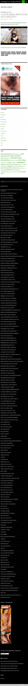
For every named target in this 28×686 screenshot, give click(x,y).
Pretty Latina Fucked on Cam (6, 335)
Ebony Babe (3, 124)
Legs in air (3, 548)
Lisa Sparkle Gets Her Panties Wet (8, 352)
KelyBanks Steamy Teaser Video (7, 370)
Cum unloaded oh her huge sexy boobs (8, 520)
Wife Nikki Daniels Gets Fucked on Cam (9, 342)
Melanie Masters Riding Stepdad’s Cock (9, 267)
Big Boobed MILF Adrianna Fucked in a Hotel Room (11, 359)
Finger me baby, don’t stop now (7, 468)
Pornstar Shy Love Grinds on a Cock (8, 410)
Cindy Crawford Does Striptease (7, 552)
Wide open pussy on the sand (7, 489)
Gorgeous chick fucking (5, 583)
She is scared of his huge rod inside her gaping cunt (11, 440)
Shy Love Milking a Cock (5, 422)
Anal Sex (2, 112)
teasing (18, 171)
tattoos (15, 171)
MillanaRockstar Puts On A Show (7, 295)
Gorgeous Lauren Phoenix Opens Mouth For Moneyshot (12, 663)
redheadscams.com (21, 168)
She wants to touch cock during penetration (10, 588)
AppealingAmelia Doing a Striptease (8, 377)
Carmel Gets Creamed (5, 529)
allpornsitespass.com (7, 154)
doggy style (11, 162)
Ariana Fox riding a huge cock (6, 225)
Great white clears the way (6, 501)
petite (18, 53)
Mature (2, 135)
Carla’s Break (3, 531)
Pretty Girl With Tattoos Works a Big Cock (9, 398)
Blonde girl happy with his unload (7, 473)
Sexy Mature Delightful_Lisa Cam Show (8, 391)
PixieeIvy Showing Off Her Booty (7, 272)
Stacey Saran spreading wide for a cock (8, 193)
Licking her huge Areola (5, 597)
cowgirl (2, 162)
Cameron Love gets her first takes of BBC (9, 230)
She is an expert (4, 506)
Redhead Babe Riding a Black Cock (8, 345)
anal (20, 154)
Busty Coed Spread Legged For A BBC (8, 324)
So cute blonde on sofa (5, 424)
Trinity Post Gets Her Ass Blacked (8, 284)
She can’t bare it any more (6, 447)
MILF (13, 166)
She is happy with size (5, 555)
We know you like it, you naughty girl (8, 503)
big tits (19, 156)
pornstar (3, 168)
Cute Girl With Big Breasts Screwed (8, 401)
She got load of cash (5, 508)
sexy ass (3, 170)
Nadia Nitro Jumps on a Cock (6, 356)
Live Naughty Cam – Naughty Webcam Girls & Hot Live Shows (11, 1)
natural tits (16, 166)
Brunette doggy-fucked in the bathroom (9, 253)
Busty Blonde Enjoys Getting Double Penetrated (11, 415)
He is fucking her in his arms (6, 522)
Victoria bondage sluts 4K (6, 251)
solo (3, 55)
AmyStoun (4, 52)
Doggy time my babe (5, 454)
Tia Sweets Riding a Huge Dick (7, 492)
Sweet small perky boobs (6, 545)
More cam (3, 678)
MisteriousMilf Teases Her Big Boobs (8, 382)
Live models (5, 658)
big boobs (8, 156)
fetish (3, 53)
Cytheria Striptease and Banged (7, 581)
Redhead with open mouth (6, 464)
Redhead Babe (4, 140)
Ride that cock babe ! (5, 433)
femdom (24, 52)
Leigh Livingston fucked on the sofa (8, 232)
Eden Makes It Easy (5, 543)
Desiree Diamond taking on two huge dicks (9, 242)
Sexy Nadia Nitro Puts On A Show (7, 328)
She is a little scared (5, 515)
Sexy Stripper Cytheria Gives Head (8, 576)
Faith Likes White (4, 450)
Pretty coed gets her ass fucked (7, 216)
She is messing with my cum (6, 487)
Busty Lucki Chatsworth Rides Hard (8, 536)
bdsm (9, 52)
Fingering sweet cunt (5, 562)
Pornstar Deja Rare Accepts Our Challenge (9, 499)
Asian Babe (3, 114)
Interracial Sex (4, 131)
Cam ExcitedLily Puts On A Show (7, 277)
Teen (10, 12)
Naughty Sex (3, 138)
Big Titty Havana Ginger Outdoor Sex (8, 314)
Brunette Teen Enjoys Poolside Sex (8, 260)
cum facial (6, 162)
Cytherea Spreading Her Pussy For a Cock (9, 316)
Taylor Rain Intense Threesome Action (8, 394)
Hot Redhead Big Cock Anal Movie (8, 513)
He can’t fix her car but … (6, 541)
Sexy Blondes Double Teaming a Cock (8, 349)
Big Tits (2, 117)
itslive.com (8, 53)
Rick (11, 19)
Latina (6, 166)
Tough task (3, 538)
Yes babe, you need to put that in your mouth (10, 478)
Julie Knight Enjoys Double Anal (7, 550)
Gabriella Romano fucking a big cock (8, 239)
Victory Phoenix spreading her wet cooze (9, 228)
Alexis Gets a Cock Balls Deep (7, 571)
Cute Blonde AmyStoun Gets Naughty (14, 15)
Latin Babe (3, 133)
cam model (16, 160)
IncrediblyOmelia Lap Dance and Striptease (9, 368)
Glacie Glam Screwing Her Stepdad (8, 373)
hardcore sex (5, 164)
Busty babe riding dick (5, 429)
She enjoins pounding (5, 510)
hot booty (11, 164)
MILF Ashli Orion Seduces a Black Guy (8, 347)
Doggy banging (4, 436)
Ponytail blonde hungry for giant (7, 566)
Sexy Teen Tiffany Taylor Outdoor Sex (8, 300)
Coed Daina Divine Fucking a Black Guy (8, 340)
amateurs (17, 154)
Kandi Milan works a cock (6, 246)
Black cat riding (4, 471)
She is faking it (4, 569)
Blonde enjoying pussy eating (7, 585)
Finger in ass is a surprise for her (7, 466)
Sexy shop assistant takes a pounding (8, 211)
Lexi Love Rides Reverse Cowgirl (7, 445)
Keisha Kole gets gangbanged (7, 195)
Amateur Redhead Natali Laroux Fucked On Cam (10, 309)
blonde (13, 52)
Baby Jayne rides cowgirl (6, 237)
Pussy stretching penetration (7, 485)
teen (6, 55)
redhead (15, 168)
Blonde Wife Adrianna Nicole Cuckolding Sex (10, 333)
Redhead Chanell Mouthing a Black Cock (9, 312)
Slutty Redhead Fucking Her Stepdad (8, 321)
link (27, 666)
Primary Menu (26, 1)
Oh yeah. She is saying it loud (6, 482)
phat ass (23, 166)
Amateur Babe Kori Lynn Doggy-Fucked (9, 331)
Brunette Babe (4, 121)
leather (13, 53)
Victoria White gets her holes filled (8, 223)
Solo (8, 12)
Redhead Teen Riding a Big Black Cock (8, 338)
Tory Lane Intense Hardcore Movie (8, 293)
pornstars (9, 168)
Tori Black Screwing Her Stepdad (7, 387)
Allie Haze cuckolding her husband (7, 249)
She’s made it (3, 524)
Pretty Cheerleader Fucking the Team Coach (10, 319)
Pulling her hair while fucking (6, 527)
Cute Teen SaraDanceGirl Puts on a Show (9, 363)
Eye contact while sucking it (6, 426)
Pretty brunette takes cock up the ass (8, 200)
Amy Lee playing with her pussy (7, 244)
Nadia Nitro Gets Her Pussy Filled (7, 307)
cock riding (22, 160)
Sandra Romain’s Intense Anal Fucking (8, 412)
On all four (3, 457)
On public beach (4, 557)
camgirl (12, 160)
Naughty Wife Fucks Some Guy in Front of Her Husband (12, 361)
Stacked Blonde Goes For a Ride (7, 396)
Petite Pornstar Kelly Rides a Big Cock (8, 574)
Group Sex (3, 126)
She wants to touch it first (6, 517)
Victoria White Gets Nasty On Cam (8, 279)
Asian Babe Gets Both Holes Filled (8, 403)
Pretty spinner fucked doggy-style (8, 207)
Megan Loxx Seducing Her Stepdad (8, 265)
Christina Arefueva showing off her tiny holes (10, 214)
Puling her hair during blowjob (7, 443)
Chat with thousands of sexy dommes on (13, 47)
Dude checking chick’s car (6, 438)
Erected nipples (4, 534)
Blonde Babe (3, 12)
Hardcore (2, 128)
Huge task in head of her (6, 494)
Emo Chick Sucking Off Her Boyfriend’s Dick (9, 326)
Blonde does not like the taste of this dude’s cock (11, 595)
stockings (12, 171)
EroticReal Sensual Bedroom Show (8, 258)
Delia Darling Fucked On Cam (6, 270)
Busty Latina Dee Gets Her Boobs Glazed (9, 661)
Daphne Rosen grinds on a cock (7, 204)
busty (9, 160)
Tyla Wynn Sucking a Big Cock (7, 475)
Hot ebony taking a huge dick (6, 209)
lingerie (10, 166)
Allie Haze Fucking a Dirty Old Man (7, 380)
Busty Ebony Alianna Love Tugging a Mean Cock (10, 354)
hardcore (21, 162)
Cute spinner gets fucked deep (7, 197)
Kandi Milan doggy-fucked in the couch (8, 221)
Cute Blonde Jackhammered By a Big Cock (9, 590)
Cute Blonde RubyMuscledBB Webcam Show (10, 389)
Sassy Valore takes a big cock (6, 235)
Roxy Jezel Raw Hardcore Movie (7, 480)
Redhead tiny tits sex (5, 461)
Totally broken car (4, 459)
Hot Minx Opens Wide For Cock (7, 286)
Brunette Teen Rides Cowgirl (7, 408)
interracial (22, 164)
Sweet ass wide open (5, 496)
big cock (13, 156)
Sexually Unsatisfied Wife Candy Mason (9, 302)
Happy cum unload (4, 559)
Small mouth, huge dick (5, 578)
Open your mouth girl (5, 564)
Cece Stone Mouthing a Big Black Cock (8, 305)
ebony (16, 162)
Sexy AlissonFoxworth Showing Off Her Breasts (10, 281)
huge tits (17, 164)
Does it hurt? (3, 592)
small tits (24, 53)
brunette (4, 160)
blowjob (19, 158)
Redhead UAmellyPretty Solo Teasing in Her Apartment (12, 256)
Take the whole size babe (6, 452)
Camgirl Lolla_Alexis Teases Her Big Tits (9, 384)
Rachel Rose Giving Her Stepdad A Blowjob (9, 263)
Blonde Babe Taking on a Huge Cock (8, 366)
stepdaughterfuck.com (5, 171)
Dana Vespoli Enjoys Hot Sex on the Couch (9, 419)
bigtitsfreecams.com (6, 158)
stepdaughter (17, 169)
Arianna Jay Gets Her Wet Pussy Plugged (9, 417)
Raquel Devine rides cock (6, 202)
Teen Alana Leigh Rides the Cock (7, 274)
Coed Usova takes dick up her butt (8, 218)
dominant (19, 52)
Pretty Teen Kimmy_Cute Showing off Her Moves (11, 375)
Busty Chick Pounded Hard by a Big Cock (9, 405)
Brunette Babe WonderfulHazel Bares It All (9, 288)
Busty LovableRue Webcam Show (7, 291)
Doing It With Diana (5, 431)
